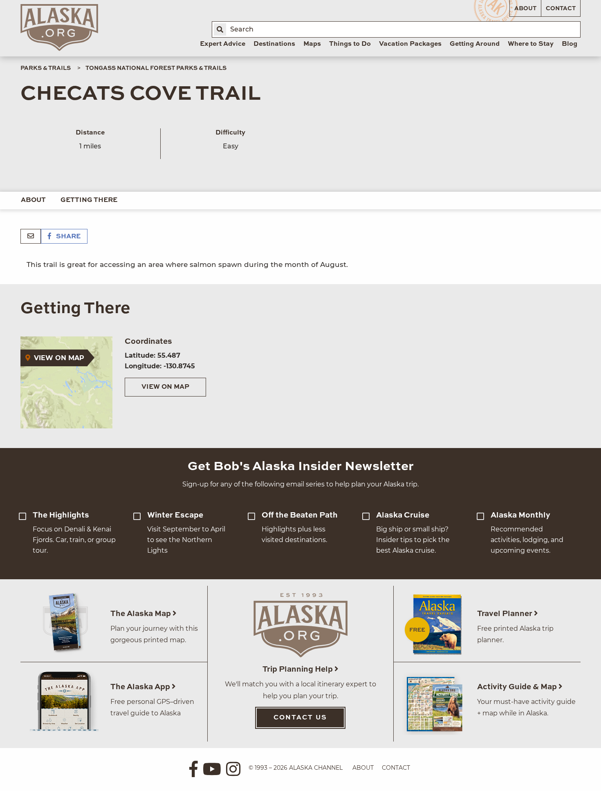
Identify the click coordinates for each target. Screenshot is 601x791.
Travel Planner (505, 614)
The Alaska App (141, 687)
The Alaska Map (141, 614)
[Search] (220, 29)
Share (67, 236)
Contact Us (300, 718)
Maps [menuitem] (312, 44)
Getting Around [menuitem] (475, 44)
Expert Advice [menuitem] (222, 44)
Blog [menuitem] (569, 44)
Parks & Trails (45, 68)
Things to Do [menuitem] (350, 44)
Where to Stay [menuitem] (531, 44)
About (525, 8)
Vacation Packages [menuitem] (410, 44)
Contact (561, 8)
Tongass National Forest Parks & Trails (155, 68)
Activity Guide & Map (517, 687)
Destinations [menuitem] (274, 44)
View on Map (165, 387)
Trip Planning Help (298, 669)
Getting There (89, 200)
